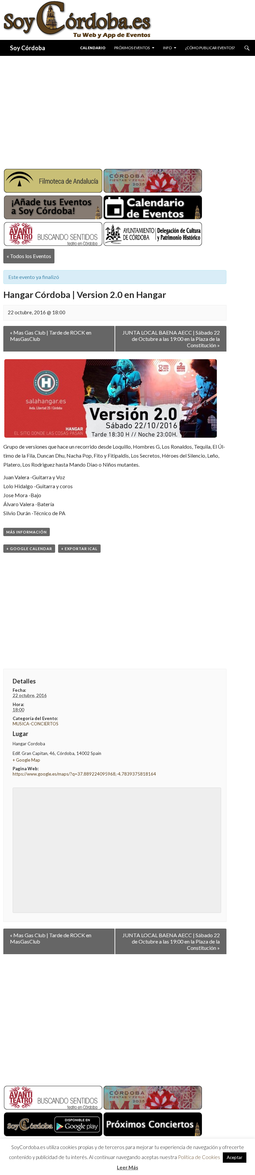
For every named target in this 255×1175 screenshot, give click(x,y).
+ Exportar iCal (79, 548)
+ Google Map (26, 760)
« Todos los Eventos (29, 256)
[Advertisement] (127, 109)
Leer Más (127, 1167)
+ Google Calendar (29, 548)
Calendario (93, 48)
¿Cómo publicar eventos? (210, 48)
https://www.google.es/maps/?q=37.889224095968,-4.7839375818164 (84, 774)
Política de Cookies (199, 1157)
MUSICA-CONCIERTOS (35, 723)
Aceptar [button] (234, 1157)
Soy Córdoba (27, 48)
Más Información (26, 532)
